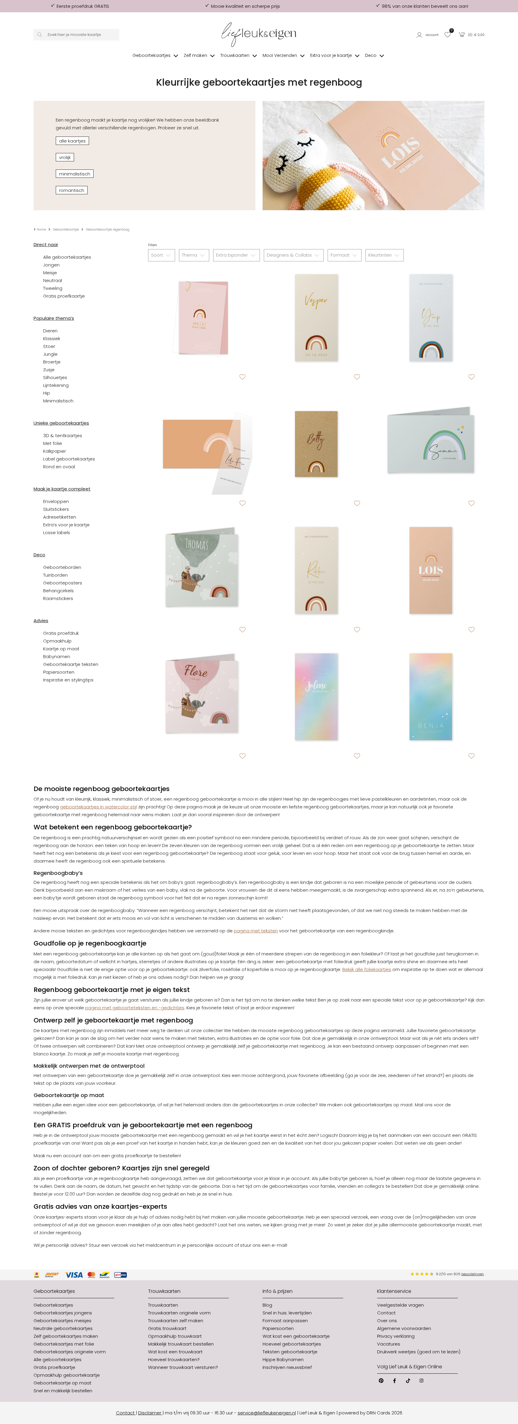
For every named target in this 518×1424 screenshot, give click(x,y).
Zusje (49, 369)
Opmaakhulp (57, 641)
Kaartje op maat (61, 649)
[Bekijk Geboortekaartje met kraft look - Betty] (316, 444)
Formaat (341, 255)
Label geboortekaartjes (69, 459)
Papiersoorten (58, 672)
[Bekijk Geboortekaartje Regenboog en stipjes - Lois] (430, 570)
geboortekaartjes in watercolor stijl (98, 807)
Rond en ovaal (59, 466)
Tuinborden (55, 575)
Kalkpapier (54, 451)
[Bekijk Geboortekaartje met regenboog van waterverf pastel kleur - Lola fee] (201, 444)
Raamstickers (58, 598)
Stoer (49, 346)
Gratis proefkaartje (64, 296)
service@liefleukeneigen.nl (267, 1413)
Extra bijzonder (232, 255)
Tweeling (52, 288)
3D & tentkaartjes (62, 435)
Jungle (50, 354)
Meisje (50, 272)
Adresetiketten (59, 517)
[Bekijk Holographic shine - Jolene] (316, 696)
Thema (190, 255)
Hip (46, 393)
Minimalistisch (58, 401)
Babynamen (56, 656)
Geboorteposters (62, 583)
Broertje (52, 362)
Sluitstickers (56, 509)
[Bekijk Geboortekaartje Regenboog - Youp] (430, 317)
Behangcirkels (58, 590)
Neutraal (52, 280)
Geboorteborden (62, 567)
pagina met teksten (256, 931)
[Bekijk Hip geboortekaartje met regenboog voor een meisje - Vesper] (316, 317)
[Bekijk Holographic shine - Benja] (430, 696)
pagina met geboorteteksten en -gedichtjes (134, 1008)
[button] (428, 34)
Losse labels (56, 532)
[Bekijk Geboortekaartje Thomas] (201, 570)
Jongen (51, 265)
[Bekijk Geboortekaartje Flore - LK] (201, 696)
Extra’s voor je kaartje (66, 525)
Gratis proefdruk (61, 633)
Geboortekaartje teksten (70, 664)
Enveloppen (56, 501)
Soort (157, 255)
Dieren (50, 331)
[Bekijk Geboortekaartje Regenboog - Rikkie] (316, 570)
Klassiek (51, 338)
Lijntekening (56, 385)
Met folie (52, 443)
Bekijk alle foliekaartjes (366, 969)
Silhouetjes (55, 377)
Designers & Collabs (290, 255)
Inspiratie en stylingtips (68, 680)
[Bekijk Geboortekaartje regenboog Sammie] (430, 444)
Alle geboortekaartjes (67, 257)
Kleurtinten (380, 255)
